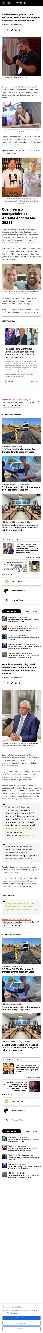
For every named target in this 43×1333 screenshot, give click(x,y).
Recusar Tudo (21, 1328)
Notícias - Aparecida (9, 484)
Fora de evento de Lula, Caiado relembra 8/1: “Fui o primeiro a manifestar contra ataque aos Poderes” (28, 549)
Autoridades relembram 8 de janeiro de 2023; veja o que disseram (27, 1069)
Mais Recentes (31, 611)
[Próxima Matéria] (34, 566)
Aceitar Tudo (21, 1318)
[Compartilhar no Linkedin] (16, 30)
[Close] (41, 1305)
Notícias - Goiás (14, 653)
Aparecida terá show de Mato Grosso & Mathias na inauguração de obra (23, 620)
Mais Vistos (11, 611)
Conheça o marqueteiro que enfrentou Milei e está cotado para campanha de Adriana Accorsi (15, 1087)
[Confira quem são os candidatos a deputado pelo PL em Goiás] (4, 636)
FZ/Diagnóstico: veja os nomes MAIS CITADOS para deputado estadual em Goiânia (23, 629)
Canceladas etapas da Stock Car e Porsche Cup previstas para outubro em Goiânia (23, 656)
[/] (4, 3)
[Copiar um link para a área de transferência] (19, 30)
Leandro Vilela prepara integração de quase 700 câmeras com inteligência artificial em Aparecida (20, 527)
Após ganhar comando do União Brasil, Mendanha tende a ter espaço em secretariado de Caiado (21, 906)
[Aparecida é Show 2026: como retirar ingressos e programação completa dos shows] (4, 1165)
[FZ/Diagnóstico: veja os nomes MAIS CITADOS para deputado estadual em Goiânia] (4, 1147)
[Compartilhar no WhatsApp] (12, 30)
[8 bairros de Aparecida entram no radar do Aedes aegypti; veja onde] (21, 468)
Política (11, 626)
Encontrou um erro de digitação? (16, 399)
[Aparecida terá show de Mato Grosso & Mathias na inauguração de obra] (4, 618)
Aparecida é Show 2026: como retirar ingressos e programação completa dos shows (24, 647)
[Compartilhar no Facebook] (4, 30)
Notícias (5, 25)
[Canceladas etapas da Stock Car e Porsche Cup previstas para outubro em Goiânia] (4, 654)
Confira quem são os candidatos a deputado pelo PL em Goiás (24, 638)
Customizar (22, 1323)
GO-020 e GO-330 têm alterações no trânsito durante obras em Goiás (20, 451)
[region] (21, 1318)
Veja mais (14, 1313)
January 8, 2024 (29, 835)
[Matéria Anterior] (8, 548)
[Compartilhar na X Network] (8, 30)
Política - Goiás (14, 1155)
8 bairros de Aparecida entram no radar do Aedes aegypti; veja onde (21, 488)
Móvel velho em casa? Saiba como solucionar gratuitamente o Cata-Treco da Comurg (15, 568)
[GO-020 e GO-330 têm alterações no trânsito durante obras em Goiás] (21, 431)
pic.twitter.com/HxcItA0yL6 (18, 828)
